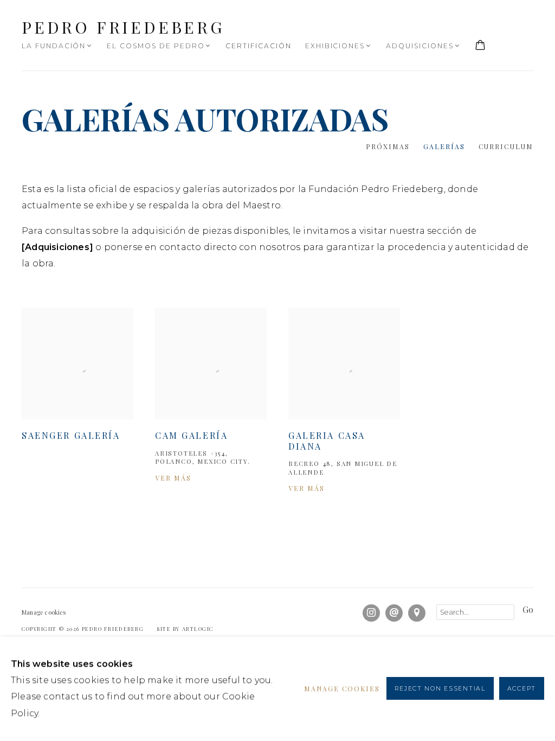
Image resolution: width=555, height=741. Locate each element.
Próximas (388, 146)
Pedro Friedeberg (123, 27)
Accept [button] (521, 689)
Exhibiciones (335, 46)
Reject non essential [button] (440, 689)
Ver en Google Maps (416, 613)
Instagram (371, 613)
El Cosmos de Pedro (155, 46)
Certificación (258, 46)
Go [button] (527, 609)
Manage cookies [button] (44, 612)
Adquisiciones (419, 46)
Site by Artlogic (185, 628)
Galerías (444, 146)
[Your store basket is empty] (480, 46)
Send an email (394, 613)
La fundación (54, 46)
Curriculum (506, 146)
